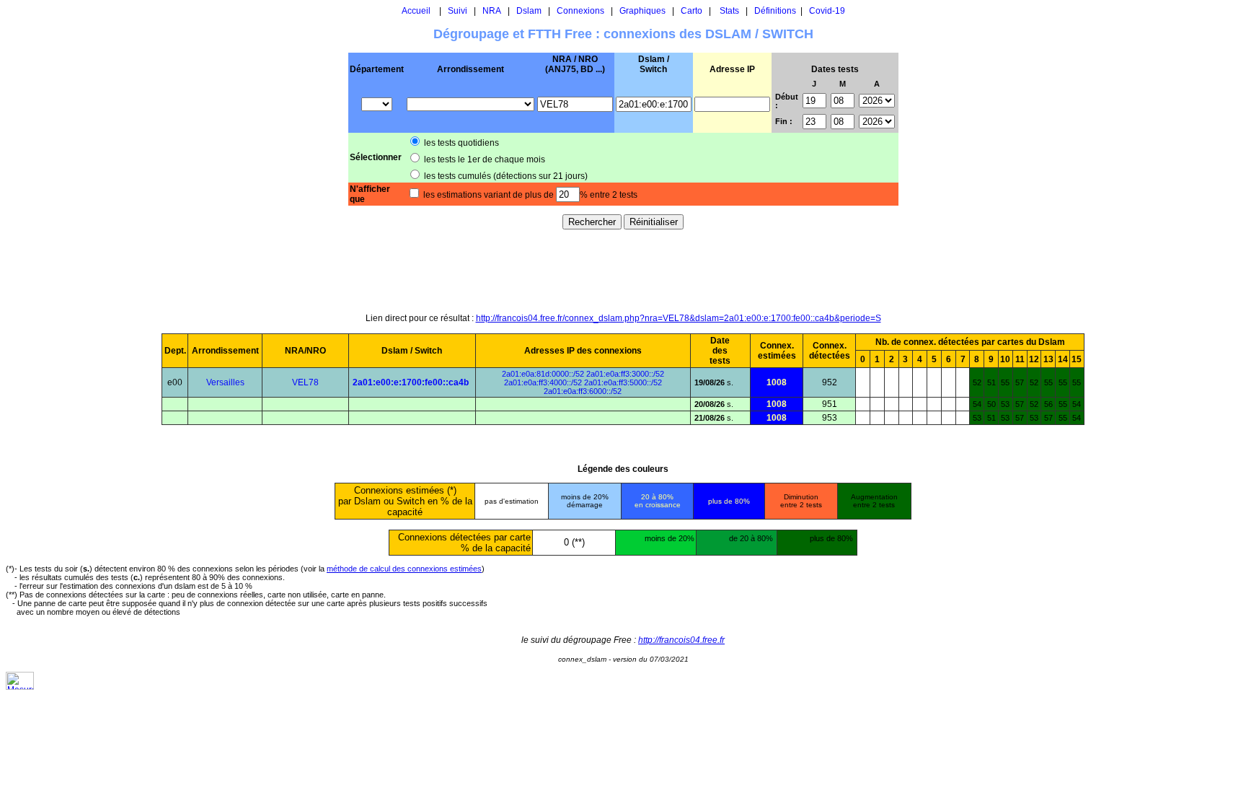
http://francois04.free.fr (681, 640)
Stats (729, 11)
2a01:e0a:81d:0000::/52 (543, 373)
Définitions (775, 11)
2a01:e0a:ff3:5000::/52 (623, 382)
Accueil (416, 11)
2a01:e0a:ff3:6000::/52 (583, 391)
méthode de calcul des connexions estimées (404, 568)
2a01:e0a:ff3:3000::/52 (625, 373)
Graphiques (642, 11)
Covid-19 (827, 11)
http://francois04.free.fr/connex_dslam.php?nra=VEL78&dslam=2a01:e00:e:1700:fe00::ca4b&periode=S (678, 318)
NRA (491, 11)
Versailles (225, 382)
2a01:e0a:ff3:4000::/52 (543, 382)
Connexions (580, 11)
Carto (691, 11)
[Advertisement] (623, 270)
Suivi (457, 11)
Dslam (529, 11)
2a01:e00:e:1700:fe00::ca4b (411, 382)
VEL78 (305, 382)
